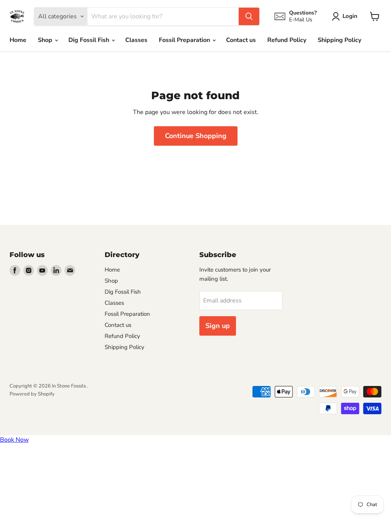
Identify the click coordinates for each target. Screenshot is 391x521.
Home (18, 40)
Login (350, 16)
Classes (136, 40)
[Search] (249, 16)
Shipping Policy (339, 40)
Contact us (241, 40)
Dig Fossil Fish (89, 40)
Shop (46, 40)
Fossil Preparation (185, 40)
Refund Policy (286, 40)
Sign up (217, 325)
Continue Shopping (195, 135)
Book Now (14, 440)
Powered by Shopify (32, 394)
